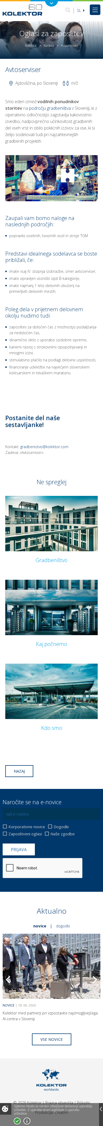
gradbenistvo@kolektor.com (44, 446)
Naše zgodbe (62, 833)
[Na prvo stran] (22, 9)
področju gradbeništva (50, 108)
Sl (79, 10)
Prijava (19, 849)
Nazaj (19, 771)
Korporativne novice (26, 826)
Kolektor (31, 45)
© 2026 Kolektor (27, 1102)
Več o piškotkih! (27, 1121)
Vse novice (51, 1039)
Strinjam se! (17, 1121)
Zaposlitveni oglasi (25, 833)
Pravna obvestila (59, 1102)
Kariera (49, 45)
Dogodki (61, 826)
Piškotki (83, 1102)
